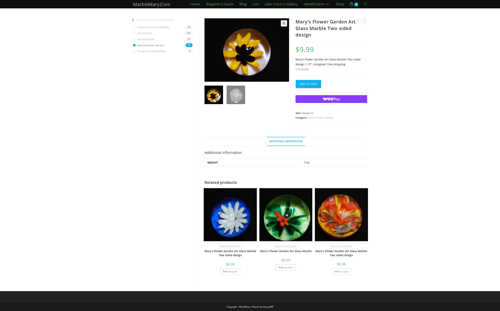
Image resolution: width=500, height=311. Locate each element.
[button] (284, 23)
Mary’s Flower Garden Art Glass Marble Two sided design (230, 253)
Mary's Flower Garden (320, 117)
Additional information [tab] (286, 141)
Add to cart (308, 84)
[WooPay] (331, 99)
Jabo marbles (144, 33)
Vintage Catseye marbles (151, 51)
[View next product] (364, 21)
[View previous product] (357, 21)
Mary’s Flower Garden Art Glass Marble (286, 251)
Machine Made (145, 39)
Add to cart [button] (230, 271)
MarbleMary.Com (151, 4)
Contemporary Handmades (153, 27)
